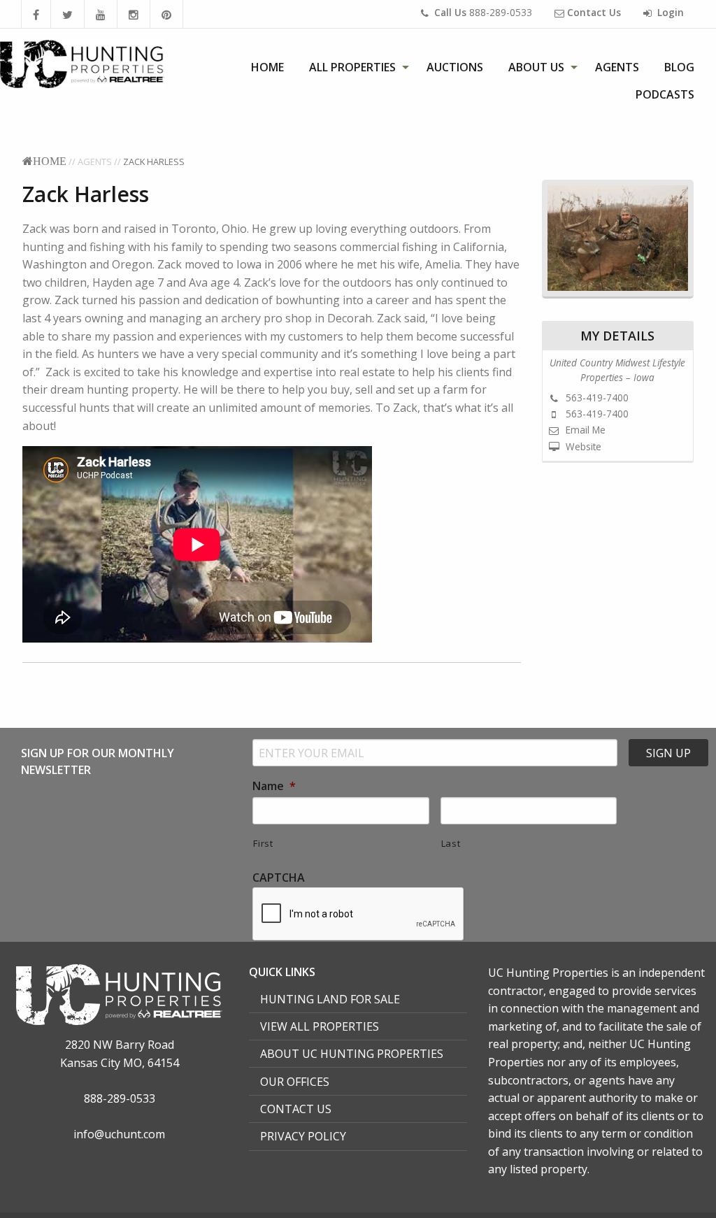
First (263, 843)
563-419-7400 (596, 397)
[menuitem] (267, 67)
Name (274, 786)
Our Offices (294, 1081)
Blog (679, 67)
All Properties (352, 67)
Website (582, 446)
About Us (536, 67)
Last (451, 843)
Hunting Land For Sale (330, 999)
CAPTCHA (278, 877)
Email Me (584, 429)
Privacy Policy (303, 1136)
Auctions (455, 67)
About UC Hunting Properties (351, 1053)
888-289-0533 (483, 12)
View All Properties (319, 1026)
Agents (617, 67)
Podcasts (665, 94)
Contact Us (295, 1109)
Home (267, 67)
